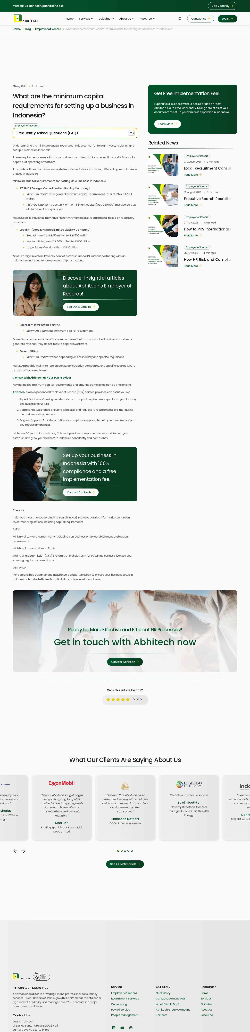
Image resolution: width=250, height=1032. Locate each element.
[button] (91, 18)
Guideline (207, 1004)
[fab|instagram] (131, 1027)
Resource (207, 1015)
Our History (163, 993)
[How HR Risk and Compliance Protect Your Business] (163, 247)
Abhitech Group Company (173, 1010)
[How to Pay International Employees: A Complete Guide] (163, 217)
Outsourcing (119, 1004)
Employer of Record (124, 993)
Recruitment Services (125, 999)
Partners (161, 1015)
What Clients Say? (167, 1004)
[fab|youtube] (122, 1027)
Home (205, 993)
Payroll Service (120, 1010)
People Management (124, 1015)
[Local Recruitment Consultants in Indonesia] (163, 156)
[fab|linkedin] (113, 1027)
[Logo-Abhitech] (26, 18)
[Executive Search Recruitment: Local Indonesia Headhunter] (163, 186)
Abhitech (19, 392)
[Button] (15, 851)
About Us (206, 1010)
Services (206, 999)
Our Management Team (171, 999)
